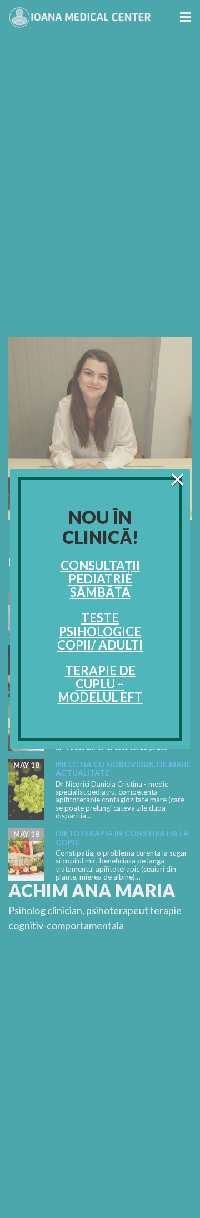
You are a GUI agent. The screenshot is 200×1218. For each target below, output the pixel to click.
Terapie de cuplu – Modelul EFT (100, 684)
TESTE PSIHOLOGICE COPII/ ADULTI (100, 631)
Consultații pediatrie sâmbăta (100, 579)
